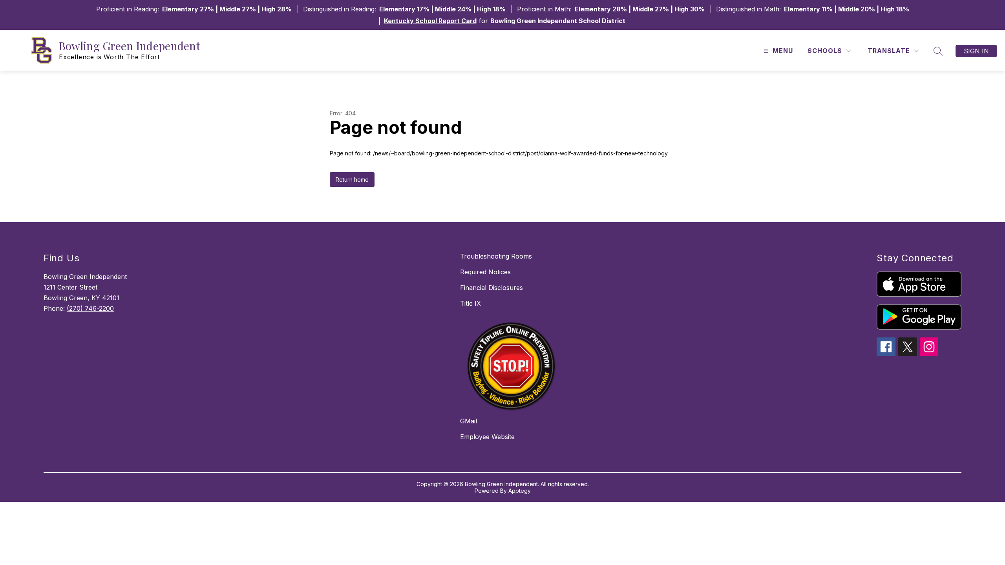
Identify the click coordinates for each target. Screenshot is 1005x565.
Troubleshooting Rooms (496, 256)
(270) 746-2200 (90, 308)
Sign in (976, 51)
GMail (468, 421)
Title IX (470, 303)
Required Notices (485, 272)
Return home (352, 179)
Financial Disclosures (491, 288)
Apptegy (519, 490)
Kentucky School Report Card (430, 21)
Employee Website (487, 437)
